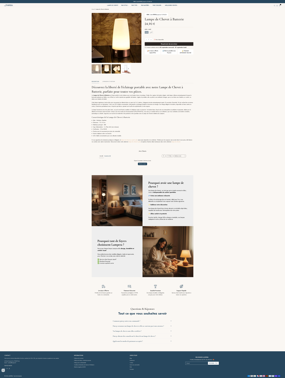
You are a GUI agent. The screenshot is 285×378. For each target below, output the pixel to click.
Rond (147, 32)
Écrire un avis (142, 164)
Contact (131, 362)
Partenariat (132, 360)
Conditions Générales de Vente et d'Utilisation (84, 365)
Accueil (93, 9)
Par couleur (157, 5)
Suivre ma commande (134, 365)
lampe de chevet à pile (134, 142)
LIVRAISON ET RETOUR (108, 81)
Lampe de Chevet (112, 5)
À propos (132, 369)
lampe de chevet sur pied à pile (129, 140)
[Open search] (164, 156)
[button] (279, 5)
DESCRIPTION (95, 81)
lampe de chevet (176, 142)
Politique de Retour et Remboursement (82, 360)
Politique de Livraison (78, 358)
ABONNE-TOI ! (213, 363)
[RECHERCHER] (274, 5)
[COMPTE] (277, 5)
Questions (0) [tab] (107, 156)
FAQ (131, 367)
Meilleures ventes (171, 5)
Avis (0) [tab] (101, 156)
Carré (151, 32)
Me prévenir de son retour (169, 44)
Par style (124, 5)
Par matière (145, 5)
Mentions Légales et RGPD (80, 367)
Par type (134, 5)
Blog (131, 358)
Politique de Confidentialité (80, 362)
